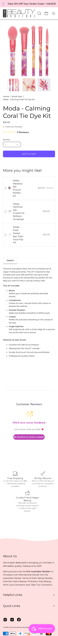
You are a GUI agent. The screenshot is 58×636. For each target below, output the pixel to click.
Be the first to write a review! (29, 437)
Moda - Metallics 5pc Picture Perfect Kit (17, 188)
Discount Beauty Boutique (19, 627)
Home (6, 96)
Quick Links (11, 606)
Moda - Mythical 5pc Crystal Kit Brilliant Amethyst (18, 211)
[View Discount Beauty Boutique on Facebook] (19, 619)
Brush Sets (17, 96)
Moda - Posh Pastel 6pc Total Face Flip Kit (18, 235)
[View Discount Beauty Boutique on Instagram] (5, 619)
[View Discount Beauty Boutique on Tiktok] (12, 619)
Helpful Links (12, 595)
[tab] (10, 260)
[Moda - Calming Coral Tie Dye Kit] (14, 84)
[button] (39, 13)
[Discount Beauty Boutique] (19, 13)
